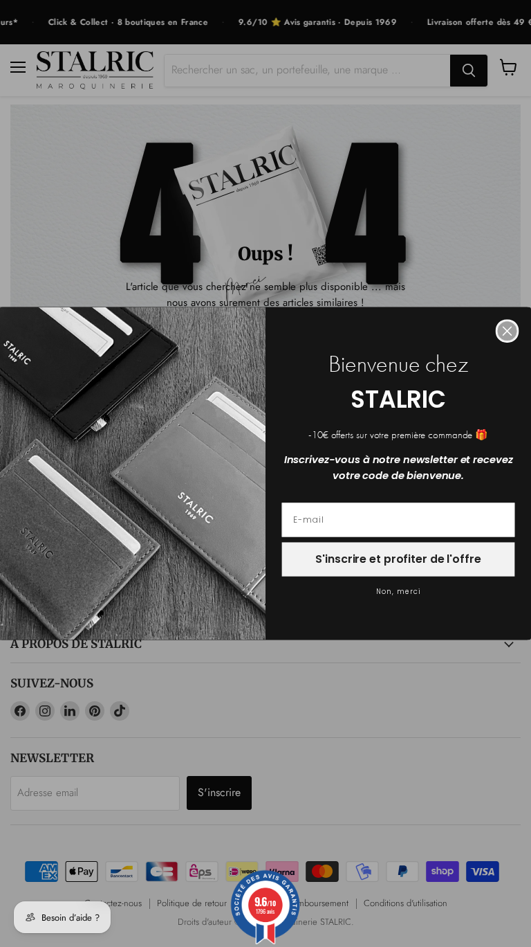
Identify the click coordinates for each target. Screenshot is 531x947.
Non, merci (398, 592)
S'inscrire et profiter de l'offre (398, 560)
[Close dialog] (507, 331)
